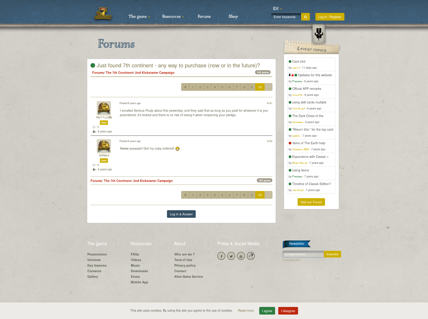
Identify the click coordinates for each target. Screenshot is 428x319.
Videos (136, 259)
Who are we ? (184, 254)
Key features (97, 265)
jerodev (104, 155)
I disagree (288, 311)
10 (260, 87)
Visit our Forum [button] (311, 202)
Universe (94, 259)
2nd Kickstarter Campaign (155, 72)
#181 (269, 103)
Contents (94, 271)
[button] (277, 8)
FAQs (135, 254)
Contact (180, 271)
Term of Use (183, 259)
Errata (135, 276)
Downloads (139, 271)
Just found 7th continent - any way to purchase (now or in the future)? (177, 65)
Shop (233, 16)
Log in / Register (330, 16)
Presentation (97, 254)
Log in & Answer (181, 214)
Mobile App (139, 282)
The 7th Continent (119, 72)
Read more (246, 310)
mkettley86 (104, 117)
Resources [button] (172, 16)
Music (135, 265)
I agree (267, 311)
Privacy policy (185, 265)
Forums (204, 16)
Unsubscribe (291, 259)
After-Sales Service (188, 276)
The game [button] (138, 16)
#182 (269, 141)
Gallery (92, 276)
